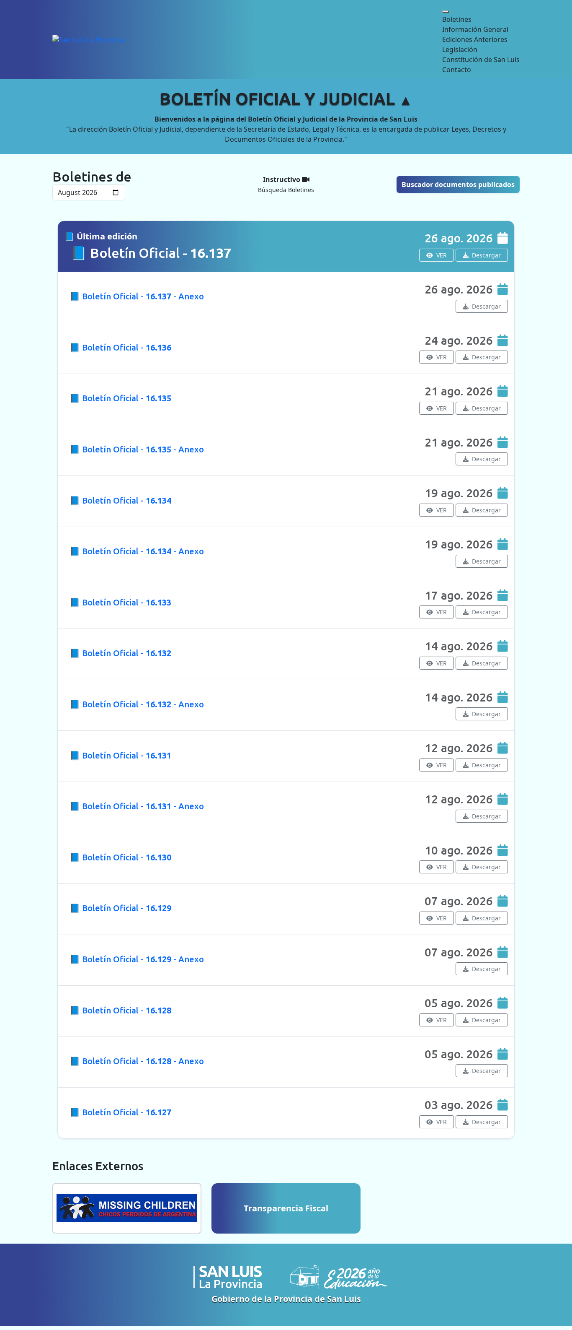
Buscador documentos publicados (458, 184)
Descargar (485, 255)
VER (441, 255)
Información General (475, 29)
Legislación (459, 49)
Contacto (456, 69)
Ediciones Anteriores (475, 39)
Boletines (457, 19)
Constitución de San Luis (481, 59)
